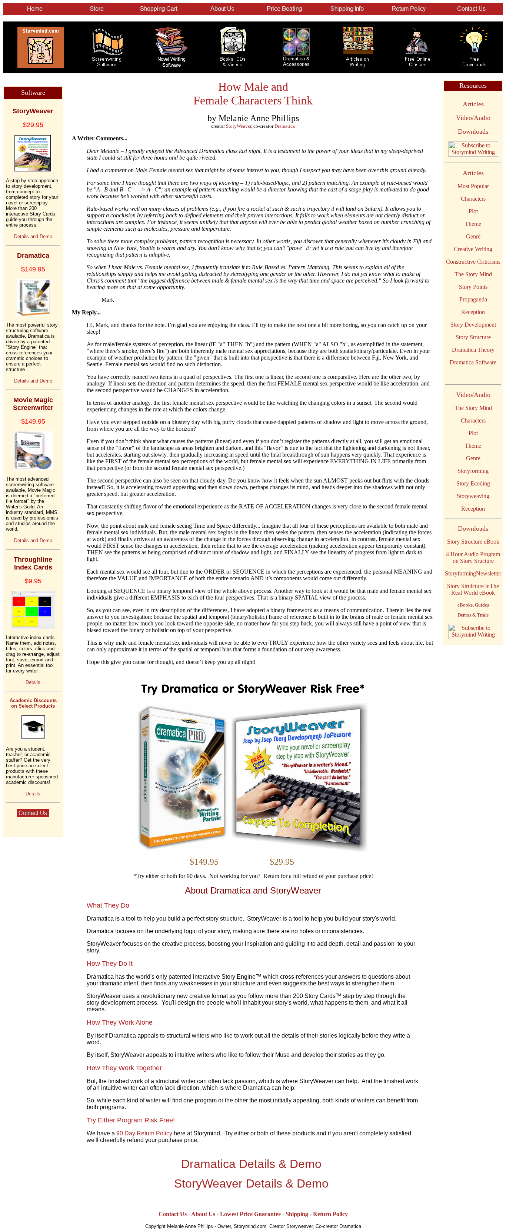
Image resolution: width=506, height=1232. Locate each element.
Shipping (297, 1214)
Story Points (473, 287)
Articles (473, 104)
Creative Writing (473, 249)
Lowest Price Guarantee (250, 1214)
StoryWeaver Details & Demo (251, 1183)
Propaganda (473, 299)
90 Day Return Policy (144, 1133)
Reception (473, 312)
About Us (203, 1214)
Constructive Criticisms (473, 261)
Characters (473, 199)
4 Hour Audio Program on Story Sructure (473, 557)
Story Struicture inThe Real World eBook (473, 589)
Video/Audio (473, 117)
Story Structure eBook (473, 541)
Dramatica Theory (473, 350)
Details (33, 682)
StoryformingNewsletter (473, 573)
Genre (473, 236)
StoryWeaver (238, 126)
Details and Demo (33, 236)
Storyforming (473, 471)
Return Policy (330, 1214)
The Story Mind (473, 274)
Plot (473, 211)
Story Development (473, 324)
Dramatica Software (473, 362)
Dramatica (284, 126)
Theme (473, 224)
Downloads (473, 131)
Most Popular (473, 186)
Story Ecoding (473, 483)
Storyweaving (473, 496)
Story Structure (473, 337)
